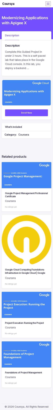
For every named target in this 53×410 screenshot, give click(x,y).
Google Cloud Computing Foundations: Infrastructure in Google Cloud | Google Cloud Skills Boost (25, 272)
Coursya (8, 4)
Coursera (23, 134)
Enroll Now (26, 113)
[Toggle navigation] (48, 3)
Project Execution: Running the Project (24, 322)
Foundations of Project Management (23, 372)
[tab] (12, 35)
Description (12, 35)
